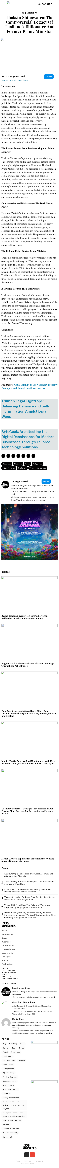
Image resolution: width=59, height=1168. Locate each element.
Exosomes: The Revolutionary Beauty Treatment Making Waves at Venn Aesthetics (27, 890)
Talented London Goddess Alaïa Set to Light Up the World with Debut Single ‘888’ (29, 898)
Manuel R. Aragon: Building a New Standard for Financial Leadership (32, 486)
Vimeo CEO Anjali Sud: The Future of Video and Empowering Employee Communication (27, 906)
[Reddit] (28, 456)
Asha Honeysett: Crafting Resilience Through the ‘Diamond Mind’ (31, 1007)
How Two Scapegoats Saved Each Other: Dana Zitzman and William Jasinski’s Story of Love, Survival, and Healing (29, 713)
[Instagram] (26, 1154)
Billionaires (29, 13)
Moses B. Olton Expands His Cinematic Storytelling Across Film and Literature (27, 859)
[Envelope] (32, 1154)
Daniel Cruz (17, 1019)
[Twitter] (8, 456)
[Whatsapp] (23, 456)
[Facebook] (3, 456)
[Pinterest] (13, 456)
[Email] (33, 456)
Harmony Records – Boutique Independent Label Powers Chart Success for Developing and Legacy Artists (27, 811)
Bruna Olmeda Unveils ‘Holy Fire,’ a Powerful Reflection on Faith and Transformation (24, 617)
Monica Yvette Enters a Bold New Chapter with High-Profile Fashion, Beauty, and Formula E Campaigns (28, 762)
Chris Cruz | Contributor (24, 1002)
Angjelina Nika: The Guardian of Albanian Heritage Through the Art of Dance (27, 664)
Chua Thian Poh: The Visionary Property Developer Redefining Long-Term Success (29, 386)
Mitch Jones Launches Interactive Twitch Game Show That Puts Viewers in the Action (32, 498)
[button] (55, 4)
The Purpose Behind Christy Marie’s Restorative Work (32, 492)
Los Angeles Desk (14, 76)
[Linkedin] (18, 456)
